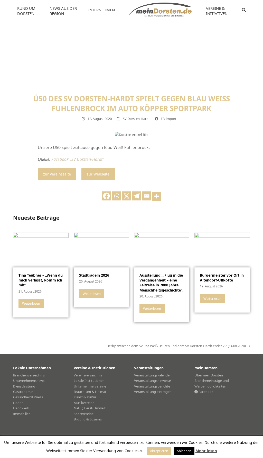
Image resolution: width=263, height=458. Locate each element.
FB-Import (168, 118)
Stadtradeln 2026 (94, 275)
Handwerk (21, 408)
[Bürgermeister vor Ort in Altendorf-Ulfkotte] (222, 249)
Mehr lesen (206, 450)
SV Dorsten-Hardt (136, 118)
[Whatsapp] (116, 195)
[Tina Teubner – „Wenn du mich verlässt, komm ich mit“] (40, 249)
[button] (244, 10)
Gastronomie (23, 391)
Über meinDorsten (208, 375)
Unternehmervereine (90, 386)
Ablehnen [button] (184, 450)
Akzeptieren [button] (159, 450)
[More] (156, 196)
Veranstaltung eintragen (153, 391)
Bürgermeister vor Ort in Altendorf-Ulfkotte (222, 278)
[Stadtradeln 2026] (101, 249)
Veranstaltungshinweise (152, 380)
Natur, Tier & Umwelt (90, 408)
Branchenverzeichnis (29, 375)
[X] (126, 195)
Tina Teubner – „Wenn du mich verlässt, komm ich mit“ (40, 280)
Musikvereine (84, 402)
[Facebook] (106, 195)
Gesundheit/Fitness (28, 397)
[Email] (146, 195)
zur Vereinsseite (57, 174)
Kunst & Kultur (85, 397)
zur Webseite (98, 174)
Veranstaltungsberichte (152, 386)
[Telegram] (136, 195)
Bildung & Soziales (88, 419)
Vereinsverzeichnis (88, 375)
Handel (18, 402)
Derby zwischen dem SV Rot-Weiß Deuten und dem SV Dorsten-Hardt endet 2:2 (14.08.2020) (176, 346)
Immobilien (22, 413)
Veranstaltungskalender (152, 375)
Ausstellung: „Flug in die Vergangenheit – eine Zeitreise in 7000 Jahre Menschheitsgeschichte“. (161, 283)
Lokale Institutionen (89, 380)
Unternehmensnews (28, 380)
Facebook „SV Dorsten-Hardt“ (77, 159)
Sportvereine (83, 413)
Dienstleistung (24, 386)
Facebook (205, 391)
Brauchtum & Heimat (90, 391)
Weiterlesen (31, 303)
